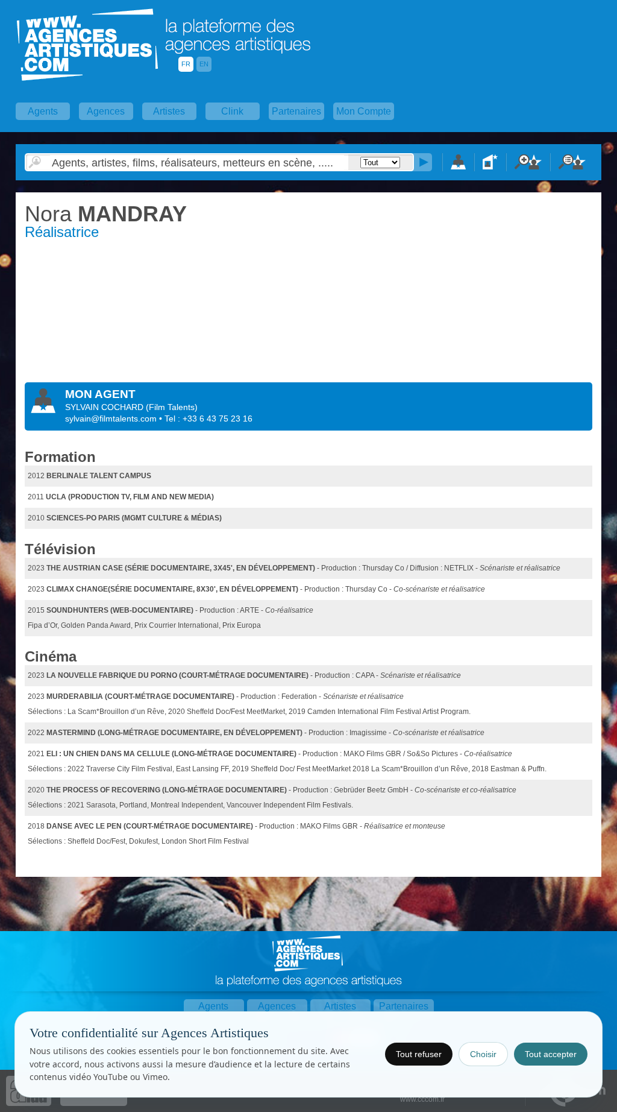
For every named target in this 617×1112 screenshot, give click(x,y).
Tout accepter (551, 1054)
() (172, 407)
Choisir (483, 1054)
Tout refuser (419, 1054)
